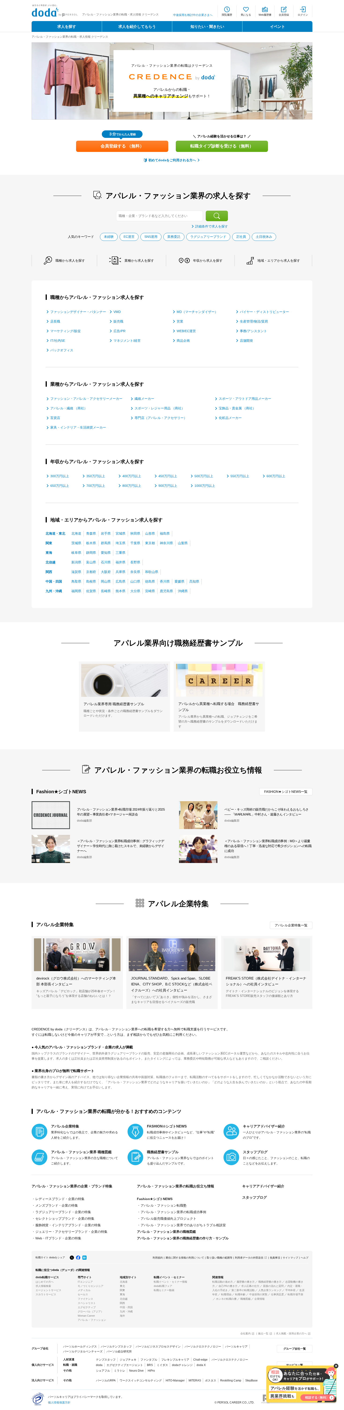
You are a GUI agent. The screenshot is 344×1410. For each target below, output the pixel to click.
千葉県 (135, 543)
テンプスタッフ (106, 1359)
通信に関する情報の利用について (184, 1257)
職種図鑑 (245, 1298)
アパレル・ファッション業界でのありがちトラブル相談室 (183, 1225)
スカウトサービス (46, 1294)
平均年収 (290, 1290)
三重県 (120, 552)
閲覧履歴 (227, 14)
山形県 (150, 533)
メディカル (84, 1290)
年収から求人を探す (208, 260)
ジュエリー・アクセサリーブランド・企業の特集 (71, 1232)
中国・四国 (54, 581)
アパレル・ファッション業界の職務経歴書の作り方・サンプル (183, 1238)
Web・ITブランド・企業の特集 (58, 1238)
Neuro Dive (136, 1370)
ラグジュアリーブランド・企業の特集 (63, 1212)
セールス (83, 1294)
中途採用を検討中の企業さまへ (192, 15)
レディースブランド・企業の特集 (59, 1199)
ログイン (303, 14)
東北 (122, 1286)
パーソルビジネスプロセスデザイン (158, 1346)
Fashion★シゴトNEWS (154, 1199)
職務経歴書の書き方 (270, 1281)
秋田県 (135, 533)
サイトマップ (290, 1257)
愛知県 (106, 552)
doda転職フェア (163, 1286)
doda (99, 1365)
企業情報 (259, 1298)
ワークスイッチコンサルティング (141, 1380)
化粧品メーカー (230, 418)
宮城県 (120, 533)
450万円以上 (167, 476)
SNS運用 (150, 237)
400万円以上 (131, 476)
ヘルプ (304, 1257)
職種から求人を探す (70, 260)
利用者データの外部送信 (249, 1257)
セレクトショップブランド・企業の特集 (64, 1218)
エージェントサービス (48, 1290)
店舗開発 (246, 340)
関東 (49, 543)
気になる (246, 14)
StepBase (251, 1380)
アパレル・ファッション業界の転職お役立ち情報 (175, 1186)
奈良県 (135, 572)
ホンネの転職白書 (226, 1298)
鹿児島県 (166, 591)
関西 (49, 572)
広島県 (120, 581)
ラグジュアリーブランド (208, 237)
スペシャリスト (87, 1303)
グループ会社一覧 (294, 1348)
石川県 (106, 562)
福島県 (165, 533)
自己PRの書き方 (228, 1286)
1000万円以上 (204, 486)
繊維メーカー (144, 398)
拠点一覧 (263, 1333)
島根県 (91, 581)
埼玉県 (120, 543)
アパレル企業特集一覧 (291, 925)
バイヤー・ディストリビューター (264, 312)
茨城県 (76, 543)
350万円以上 (95, 476)
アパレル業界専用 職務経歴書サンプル (114, 704)
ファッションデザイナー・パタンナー (78, 312)
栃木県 (91, 543)
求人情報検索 (43, 1286)
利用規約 (158, 1257)
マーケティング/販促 (65, 331)
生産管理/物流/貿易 (254, 321)
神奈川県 (166, 543)
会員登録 (284, 14)
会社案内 (245, 1333)
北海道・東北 (55, 533)
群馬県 (106, 543)
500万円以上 (203, 476)
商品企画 (183, 340)
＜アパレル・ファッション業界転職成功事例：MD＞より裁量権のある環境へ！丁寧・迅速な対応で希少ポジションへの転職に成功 (267, 846)
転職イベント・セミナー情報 (170, 1281)
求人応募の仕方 (250, 1286)
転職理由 (226, 1294)
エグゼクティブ (87, 1307)
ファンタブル (148, 1359)
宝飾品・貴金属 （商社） (237, 408)
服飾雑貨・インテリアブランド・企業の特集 (68, 1225)
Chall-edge (200, 1359)
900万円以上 (167, 486)
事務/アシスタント (253, 331)
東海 (49, 552)
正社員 (241, 237)
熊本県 (120, 591)
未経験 (109, 237)
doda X (201, 1365)
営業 (180, 321)
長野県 (135, 562)
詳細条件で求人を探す (211, 226)
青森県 (91, 533)
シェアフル (103, 1370)
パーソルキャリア (236, 1346)
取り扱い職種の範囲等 (219, 1257)
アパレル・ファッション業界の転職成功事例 (173, 1212)
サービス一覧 (294, 1365)
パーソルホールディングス (80, 1346)
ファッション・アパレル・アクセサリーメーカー (86, 398)
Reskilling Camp (230, 1380)
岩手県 (106, 533)
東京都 (150, 543)
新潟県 (76, 562)
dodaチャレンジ (182, 1365)
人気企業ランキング (270, 1290)
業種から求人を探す (139, 260)
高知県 (194, 581)
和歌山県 (151, 572)
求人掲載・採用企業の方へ (291, 1333)
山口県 (135, 581)
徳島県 (150, 581)
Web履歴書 (265, 14)
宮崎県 (150, 591)
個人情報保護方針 (59, 1402)
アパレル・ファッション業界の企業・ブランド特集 (72, 1186)
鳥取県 (76, 581)
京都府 (91, 572)
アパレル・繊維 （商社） (68, 408)
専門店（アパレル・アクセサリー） (161, 418)
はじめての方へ (45, 1281)
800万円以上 (131, 486)
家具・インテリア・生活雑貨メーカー (78, 427)
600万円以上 (276, 476)
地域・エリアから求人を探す (278, 260)
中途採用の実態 (258, 1294)
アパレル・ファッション (92, 1319)
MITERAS (195, 1380)
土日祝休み (264, 237)
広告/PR (119, 331)
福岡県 (76, 591)
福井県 (120, 562)
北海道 (76, 533)
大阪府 (106, 572)
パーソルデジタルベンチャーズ (82, 1351)
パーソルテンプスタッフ (116, 1346)
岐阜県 (76, 552)
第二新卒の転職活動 (243, 1290)
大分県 (135, 591)
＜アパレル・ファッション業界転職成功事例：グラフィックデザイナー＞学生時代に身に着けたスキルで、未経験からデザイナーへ (120, 846)
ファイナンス (85, 1298)
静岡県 (91, 552)
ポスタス (210, 1380)
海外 (122, 1315)
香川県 (165, 581)
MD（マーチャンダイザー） (197, 312)
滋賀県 (76, 572)
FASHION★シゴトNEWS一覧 (285, 791)
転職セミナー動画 (164, 1290)
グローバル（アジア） (90, 1311)
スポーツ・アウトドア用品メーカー (245, 398)
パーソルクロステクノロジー (203, 1346)
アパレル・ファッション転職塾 (164, 1205)
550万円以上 (240, 476)
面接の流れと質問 (273, 1286)
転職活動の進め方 (222, 1281)
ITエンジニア (85, 1281)
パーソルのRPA (106, 1380)
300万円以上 (59, 476)
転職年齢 (240, 1294)
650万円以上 (59, 486)
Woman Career (86, 1315)
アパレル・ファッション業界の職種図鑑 (166, 1232)
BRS (150, 1365)
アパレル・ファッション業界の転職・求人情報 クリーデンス (70, 36)
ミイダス (162, 1365)
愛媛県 (179, 581)
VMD (117, 312)
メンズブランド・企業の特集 (56, 1205)
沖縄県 (183, 591)
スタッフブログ (254, 1197)
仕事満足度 (277, 1294)
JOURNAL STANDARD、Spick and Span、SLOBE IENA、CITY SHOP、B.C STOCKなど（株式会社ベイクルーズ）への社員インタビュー (171, 984)
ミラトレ (119, 1370)
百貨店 (55, 418)
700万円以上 (95, 486)
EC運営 (129, 237)
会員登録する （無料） (122, 146)
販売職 (118, 321)
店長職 (55, 321)
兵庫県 (120, 572)
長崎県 (106, 591)
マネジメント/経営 (127, 340)
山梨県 (183, 543)
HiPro (151, 1370)
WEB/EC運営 (186, 331)
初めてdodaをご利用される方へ (172, 160)
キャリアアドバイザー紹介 (263, 1186)
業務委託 (173, 237)
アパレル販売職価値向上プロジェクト (168, 1218)
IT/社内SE (57, 340)
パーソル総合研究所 (119, 1351)
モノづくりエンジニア (90, 1286)
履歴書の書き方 (246, 1281)
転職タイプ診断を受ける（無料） (221, 146)
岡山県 (106, 581)
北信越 (50, 562)
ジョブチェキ (128, 1359)
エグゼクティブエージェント (124, 1365)
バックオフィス (61, 350)
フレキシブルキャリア (175, 1359)
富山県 (91, 562)
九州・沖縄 (54, 591)
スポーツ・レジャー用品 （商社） (160, 408)
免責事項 (275, 1257)
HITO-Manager (175, 1380)
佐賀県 (91, 591)
